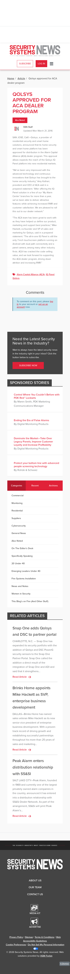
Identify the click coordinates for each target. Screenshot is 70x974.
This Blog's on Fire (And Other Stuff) (30, 601)
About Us (35, 880)
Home (10, 78)
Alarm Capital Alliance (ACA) (31, 274)
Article (21, 78)
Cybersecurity (19, 525)
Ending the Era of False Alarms (31, 420)
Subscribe (25, 63)
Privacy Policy (16, 937)
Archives (53, 485)
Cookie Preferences (16, 944)
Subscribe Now (28, 365)
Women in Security (21, 593)
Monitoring (17, 503)
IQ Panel (50, 274)
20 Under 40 (18, 563)
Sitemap (29, 937)
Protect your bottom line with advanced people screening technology (36, 464)
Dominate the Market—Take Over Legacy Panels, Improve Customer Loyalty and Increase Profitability (33, 442)
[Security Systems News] (35, 50)
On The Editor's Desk (22, 548)
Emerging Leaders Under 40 (26, 571)
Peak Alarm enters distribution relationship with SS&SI (33, 767)
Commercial (17, 495)
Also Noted (20, 120)
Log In (41, 63)
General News (19, 533)
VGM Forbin (46, 955)
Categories (16, 485)
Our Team (35, 887)
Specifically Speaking (22, 556)
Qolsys (16, 278)
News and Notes (20, 586)
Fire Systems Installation (24, 578)
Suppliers (16, 518)
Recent (35, 485)
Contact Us (35, 894)
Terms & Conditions (44, 937)
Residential (17, 510)
